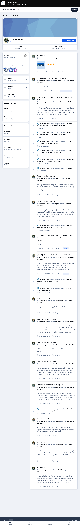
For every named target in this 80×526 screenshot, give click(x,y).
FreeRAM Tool (42, 55)
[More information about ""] (41, 65)
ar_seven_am (43, 58)
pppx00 (57, 387)
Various (69, 58)
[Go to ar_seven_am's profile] (33, 56)
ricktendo (58, 81)
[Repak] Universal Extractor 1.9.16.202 (51, 78)
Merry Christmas (43, 298)
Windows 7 (40, 472)
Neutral (10, 88)
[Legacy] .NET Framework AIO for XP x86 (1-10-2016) (55, 98)
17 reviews (67, 72)
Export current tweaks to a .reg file (50, 384)
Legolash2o (58, 58)
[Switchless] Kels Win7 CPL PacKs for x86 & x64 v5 (56, 160)
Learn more (4, 3)
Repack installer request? (46, 176)
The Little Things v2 (44, 442)
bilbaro (57, 322)
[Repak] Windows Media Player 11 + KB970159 (54, 235)
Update (69, 168)
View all (24, 66)
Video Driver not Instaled (46, 319)
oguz (56, 178)
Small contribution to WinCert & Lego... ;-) (54, 151)
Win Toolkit (70, 322)
